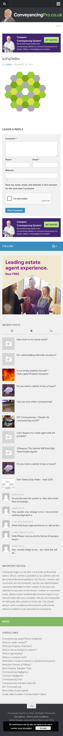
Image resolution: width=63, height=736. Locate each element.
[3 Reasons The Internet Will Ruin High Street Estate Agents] (8, 452)
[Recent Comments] (51, 331)
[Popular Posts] (31, 331)
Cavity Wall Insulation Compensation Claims (24, 694)
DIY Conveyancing (11, 686)
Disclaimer (19, 716)
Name (9, 159)
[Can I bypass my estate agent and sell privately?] (8, 437)
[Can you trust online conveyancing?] (8, 406)
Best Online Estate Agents (15, 690)
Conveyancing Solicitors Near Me (19, 683)
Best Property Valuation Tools (16, 668)
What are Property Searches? (17, 646)
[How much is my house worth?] (8, 343)
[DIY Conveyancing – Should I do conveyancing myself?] (8, 421)
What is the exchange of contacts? (19, 649)
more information (25, 728)
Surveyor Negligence (12, 675)
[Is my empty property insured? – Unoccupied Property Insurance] (8, 375)
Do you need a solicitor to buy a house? (36, 386)
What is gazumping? (12, 653)
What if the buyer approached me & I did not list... (36, 525)
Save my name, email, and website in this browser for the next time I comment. (31, 187)
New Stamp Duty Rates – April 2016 (35, 479)
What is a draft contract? (14, 642)
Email (36, 159)
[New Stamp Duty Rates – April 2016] (8, 484)
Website (9, 170)
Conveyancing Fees (12, 679)
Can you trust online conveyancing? (34, 401)
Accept (43, 728)
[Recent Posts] (12, 331)
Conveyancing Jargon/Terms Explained (21, 638)
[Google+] (54, 246)
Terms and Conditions (38, 716)
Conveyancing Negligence (15, 672)
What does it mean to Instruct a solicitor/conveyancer (28, 661)
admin (9, 64)
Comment (11, 138)
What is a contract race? (14, 657)
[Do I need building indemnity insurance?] (8, 359)
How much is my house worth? (32, 339)
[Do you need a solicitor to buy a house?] (8, 390)
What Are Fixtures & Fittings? (16, 664)
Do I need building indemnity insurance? (36, 355)
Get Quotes (51, 40)
